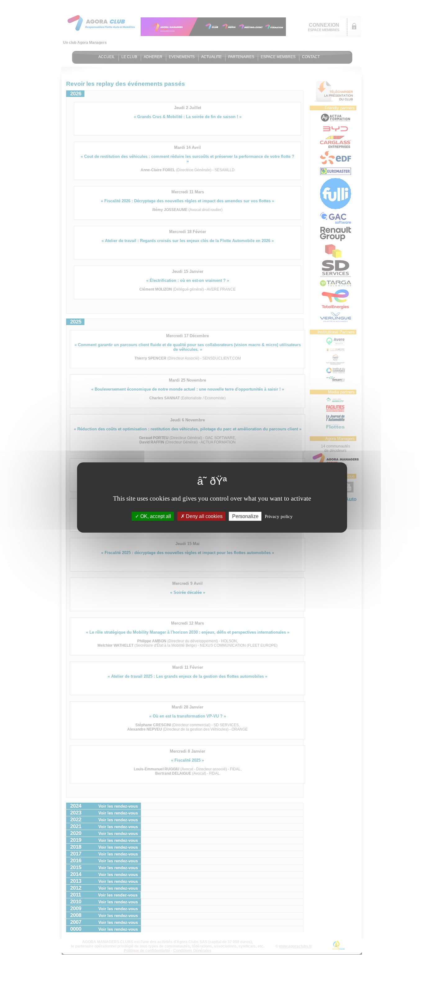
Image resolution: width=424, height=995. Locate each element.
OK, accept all (155, 516)
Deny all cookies (204, 516)
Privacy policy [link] (279, 516)
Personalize (245, 516)
